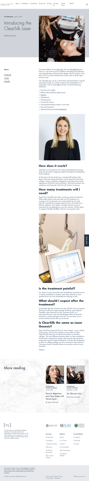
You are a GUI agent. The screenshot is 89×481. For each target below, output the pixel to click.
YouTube (76, 444)
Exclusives (42, 3)
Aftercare (49, 447)
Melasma (63, 109)
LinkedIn (7, 81)
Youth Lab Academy (49, 451)
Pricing (49, 3)
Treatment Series (51, 444)
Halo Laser (59, 70)
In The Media (64, 447)
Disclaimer (57, 478)
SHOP (71, 3)
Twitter (6, 78)
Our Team (63, 441)
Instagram (77, 437)
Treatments (25, 3)
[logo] (6, 4)
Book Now (63, 4)
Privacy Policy (49, 478)
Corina (41, 350)
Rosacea (43, 95)
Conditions (33, 3)
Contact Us (55, 4)
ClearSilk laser (74, 70)
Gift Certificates (65, 450)
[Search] (87, 4)
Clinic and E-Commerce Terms (54, 476)
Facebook (7, 75)
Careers (62, 444)
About (18, 3)
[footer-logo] (16, 425)
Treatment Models (63, 455)
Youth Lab (12, 476)
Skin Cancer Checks (50, 457)
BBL (59, 85)
